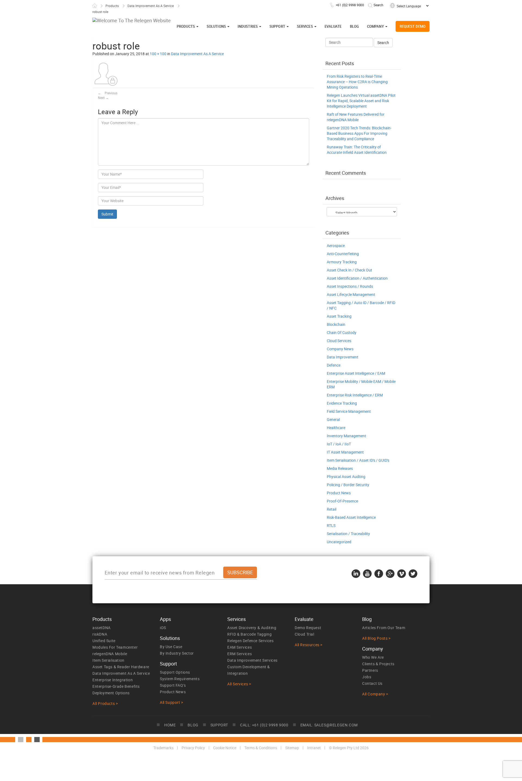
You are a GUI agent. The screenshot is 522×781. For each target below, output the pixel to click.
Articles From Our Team (383, 627)
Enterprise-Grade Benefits (116, 686)
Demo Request (308, 627)
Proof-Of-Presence (342, 501)
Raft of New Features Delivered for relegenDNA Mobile (355, 117)
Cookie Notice (224, 747)
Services (305, 26)
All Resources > (308, 644)
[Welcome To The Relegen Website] (131, 20)
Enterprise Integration (112, 679)
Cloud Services (339, 340)
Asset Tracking (339, 316)
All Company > (375, 693)
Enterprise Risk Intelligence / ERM (355, 395)
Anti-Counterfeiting (343, 253)
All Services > (239, 683)
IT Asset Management (345, 452)
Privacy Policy (193, 747)
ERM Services (239, 653)
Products (112, 6)
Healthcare (336, 427)
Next (103, 97)
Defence (333, 365)
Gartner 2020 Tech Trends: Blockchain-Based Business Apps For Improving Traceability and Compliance (359, 133)
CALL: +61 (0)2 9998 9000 (264, 724)
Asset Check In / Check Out (349, 270)
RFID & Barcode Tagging (249, 634)
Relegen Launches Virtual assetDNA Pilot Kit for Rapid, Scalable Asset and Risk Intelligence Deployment (361, 101)
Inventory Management (346, 435)
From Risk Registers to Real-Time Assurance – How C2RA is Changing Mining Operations (357, 82)
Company (376, 26)
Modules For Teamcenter (115, 647)
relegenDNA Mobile (109, 653)
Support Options (175, 672)
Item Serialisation (108, 660)
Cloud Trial (304, 634)
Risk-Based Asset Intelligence (351, 517)
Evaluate (333, 26)
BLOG (193, 724)
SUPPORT (219, 724)
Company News (340, 348)
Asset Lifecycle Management (351, 294)
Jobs (366, 676)
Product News (339, 492)
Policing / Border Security (348, 484)
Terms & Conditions (260, 747)
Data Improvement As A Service (151, 6)
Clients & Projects (378, 663)
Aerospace (336, 245)
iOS (163, 627)
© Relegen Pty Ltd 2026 (349, 747)
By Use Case (171, 646)
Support (277, 26)
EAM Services (239, 647)
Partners (370, 670)
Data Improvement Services (252, 660)
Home (94, 6)
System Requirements (180, 678)
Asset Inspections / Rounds (350, 286)
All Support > (171, 702)
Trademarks (163, 747)
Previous (107, 93)
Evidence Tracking (342, 403)
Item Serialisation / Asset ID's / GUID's (358, 460)
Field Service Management (349, 411)
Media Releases (340, 468)
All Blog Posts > (376, 638)
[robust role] (106, 73)
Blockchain (336, 324)
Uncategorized (339, 541)
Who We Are (373, 657)
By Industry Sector (177, 653)
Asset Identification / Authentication (357, 278)
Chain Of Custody (341, 332)
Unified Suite (104, 640)
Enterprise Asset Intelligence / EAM (356, 373)
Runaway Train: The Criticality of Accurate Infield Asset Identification (357, 149)
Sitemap (292, 747)
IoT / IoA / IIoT (339, 443)
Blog (354, 26)
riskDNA (99, 634)
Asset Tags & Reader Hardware (120, 666)
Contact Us (372, 683)
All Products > (105, 703)
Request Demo (412, 26)
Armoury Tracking (342, 261)
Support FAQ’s (173, 685)
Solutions (217, 26)
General (333, 419)
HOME (170, 724)
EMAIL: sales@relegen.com (329, 724)
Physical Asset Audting (346, 476)
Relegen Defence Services (250, 640)
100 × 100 (158, 53)
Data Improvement (342, 357)
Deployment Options (111, 692)
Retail (331, 509)
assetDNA (101, 627)
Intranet (314, 747)
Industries (248, 26)
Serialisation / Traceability (348, 533)
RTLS (331, 525)
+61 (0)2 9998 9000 (350, 5)
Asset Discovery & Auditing (251, 627)
